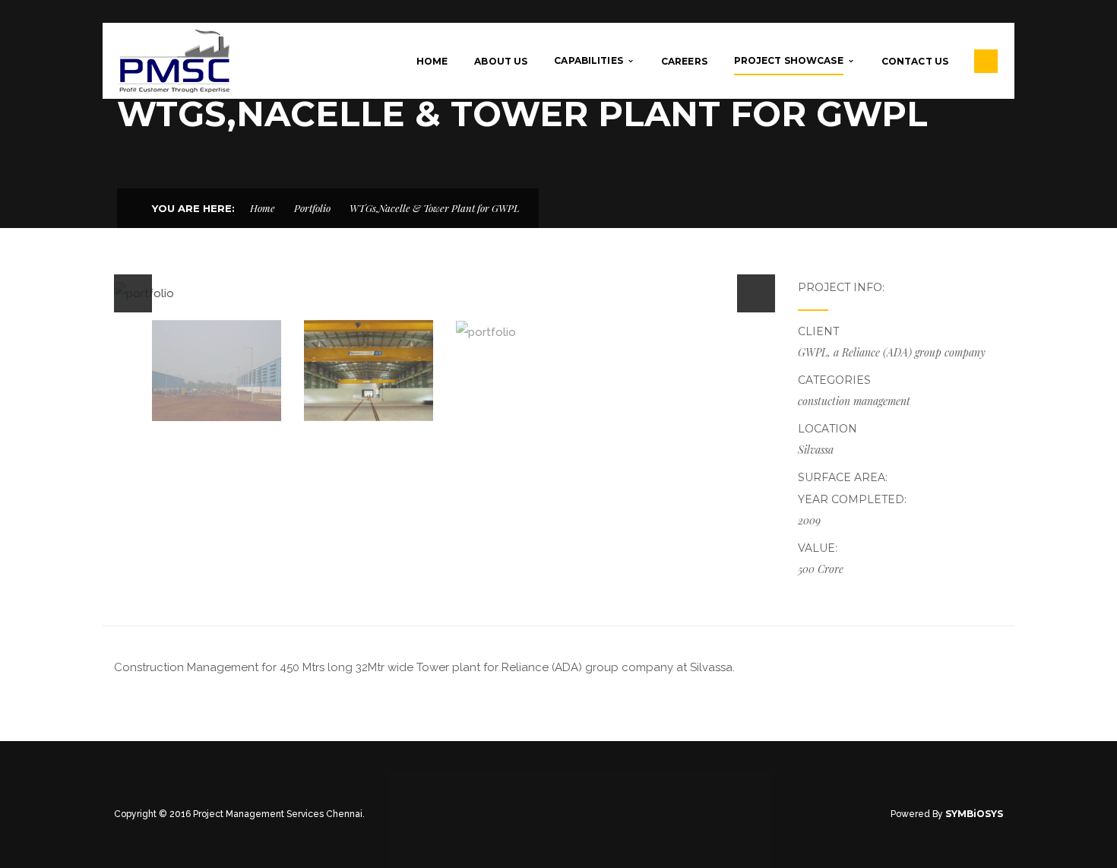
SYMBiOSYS (974, 813)
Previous (133, 293)
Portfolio (312, 207)
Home (262, 207)
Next (756, 293)
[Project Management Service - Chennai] (174, 60)
